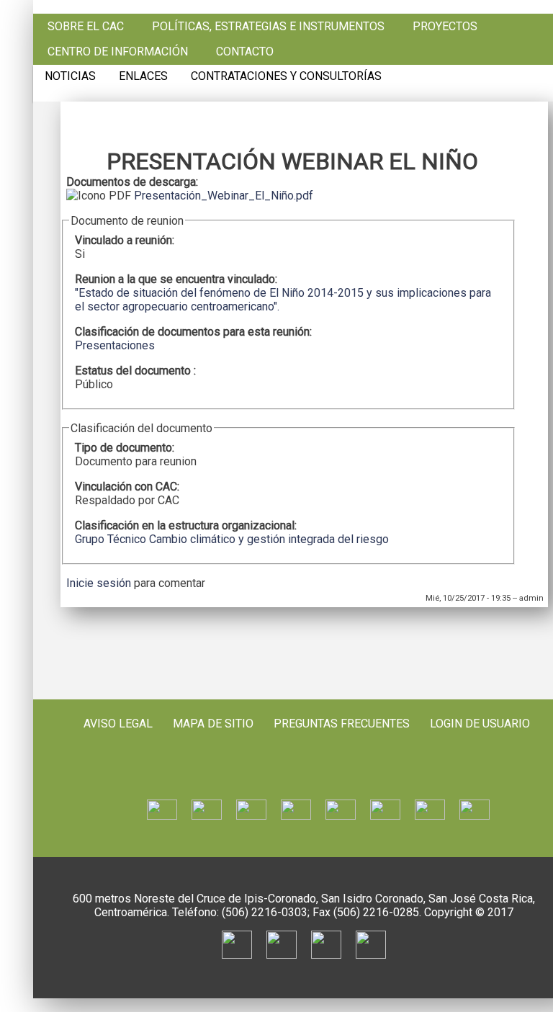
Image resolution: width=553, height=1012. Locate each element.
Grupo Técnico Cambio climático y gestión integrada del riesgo (232, 539)
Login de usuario (480, 723)
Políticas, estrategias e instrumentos (268, 26)
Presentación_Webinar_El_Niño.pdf (223, 195)
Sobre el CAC (86, 26)
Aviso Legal (118, 723)
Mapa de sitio (213, 723)
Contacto (245, 52)
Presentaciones (115, 345)
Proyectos (445, 26)
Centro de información (118, 52)
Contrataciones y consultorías (286, 76)
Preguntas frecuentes (342, 723)
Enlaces (143, 76)
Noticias (70, 76)
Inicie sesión (98, 583)
